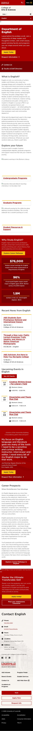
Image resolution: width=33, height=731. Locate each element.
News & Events (6, 676)
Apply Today (8, 52)
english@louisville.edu (11, 629)
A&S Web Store (22, 680)
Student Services (22, 676)
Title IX (19, 723)
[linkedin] (9, 658)
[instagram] (6, 658)
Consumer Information (24, 719)
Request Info (16, 703)
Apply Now (16, 698)
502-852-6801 (8, 623)
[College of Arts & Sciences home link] (9, 664)
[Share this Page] (30, 14)
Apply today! (16, 596)
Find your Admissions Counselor (16, 602)
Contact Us (8, 65)
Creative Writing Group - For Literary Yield (20, 383)
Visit (16, 693)
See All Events (9, 376)
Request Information (10, 57)
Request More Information (12, 477)
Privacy (4, 723)
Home (4, 14)
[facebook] (2, 658)
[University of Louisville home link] (5, 2)
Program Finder (22, 672)
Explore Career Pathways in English (16, 562)
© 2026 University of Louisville (11, 711)
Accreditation (21, 715)
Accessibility (5, 715)
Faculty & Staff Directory (13, 68)
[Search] (22, 2)
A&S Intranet (6, 672)
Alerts (3, 719)
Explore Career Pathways (13, 253)
